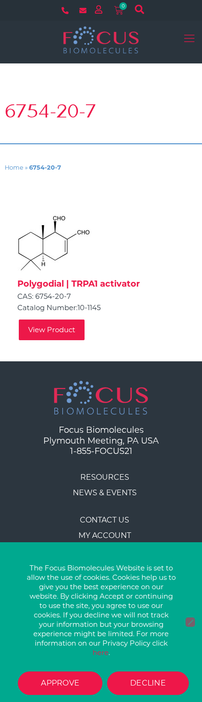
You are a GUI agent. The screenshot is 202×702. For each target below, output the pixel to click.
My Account (104, 535)
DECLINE (148, 683)
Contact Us (104, 519)
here (101, 652)
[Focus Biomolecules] (101, 39)
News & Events (105, 492)
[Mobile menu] (189, 39)
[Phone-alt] (65, 10)
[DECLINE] (190, 622)
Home (14, 167)
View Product (51, 329)
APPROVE (60, 683)
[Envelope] (83, 10)
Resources (104, 477)
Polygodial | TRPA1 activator (78, 284)
